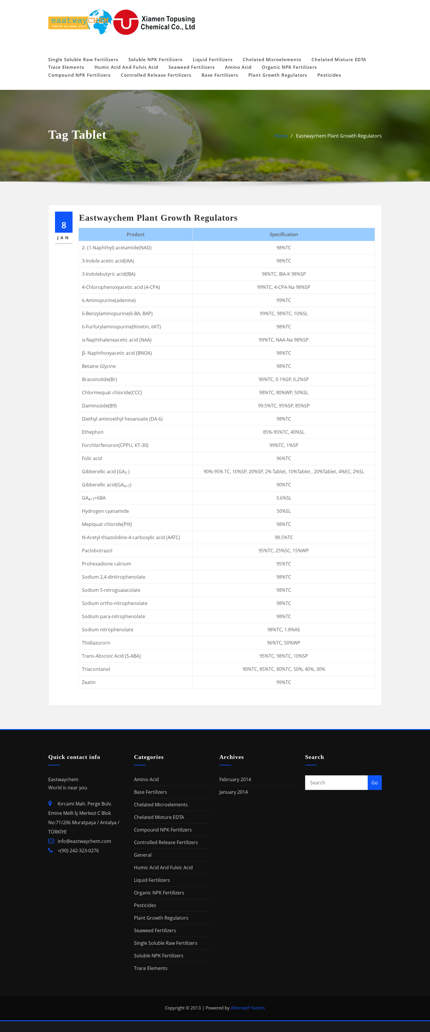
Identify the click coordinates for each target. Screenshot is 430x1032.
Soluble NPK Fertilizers (155, 59)
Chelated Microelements (272, 59)
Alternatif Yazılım (248, 1008)
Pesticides (329, 75)
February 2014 (235, 779)
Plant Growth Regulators (277, 75)
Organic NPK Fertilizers (289, 67)
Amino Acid (238, 67)
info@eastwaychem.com (84, 841)
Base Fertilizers (220, 75)
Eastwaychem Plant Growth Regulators (339, 136)
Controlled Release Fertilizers (156, 75)
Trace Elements (66, 67)
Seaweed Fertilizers (191, 67)
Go (374, 782)
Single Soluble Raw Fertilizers (83, 59)
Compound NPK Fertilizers (79, 75)
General (143, 855)
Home (281, 136)
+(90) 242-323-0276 (78, 850)
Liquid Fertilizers (213, 59)
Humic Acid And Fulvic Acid (126, 67)
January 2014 (233, 792)
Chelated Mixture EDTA (339, 59)
